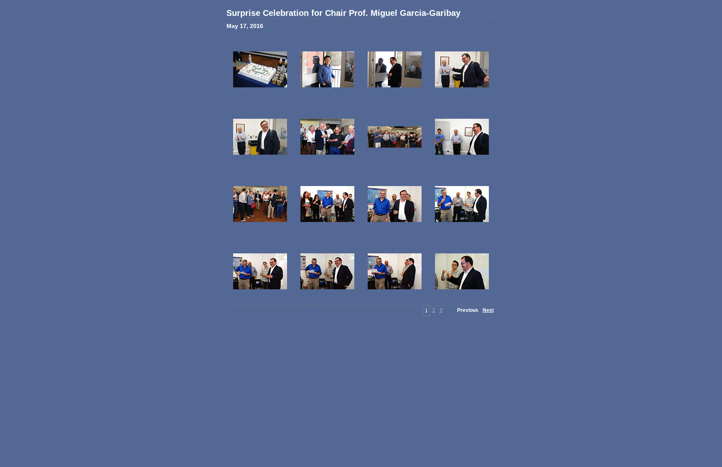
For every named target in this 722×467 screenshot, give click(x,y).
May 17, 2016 (244, 26)
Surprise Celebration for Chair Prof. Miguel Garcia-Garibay (343, 13)
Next (488, 310)
